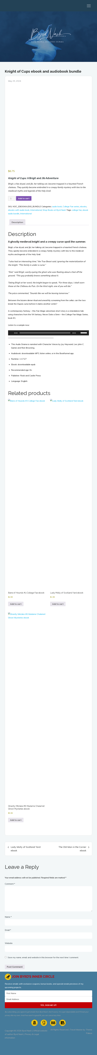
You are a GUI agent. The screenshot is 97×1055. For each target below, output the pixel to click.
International (36, 210)
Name (8, 917)
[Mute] (78, 333)
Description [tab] (17, 222)
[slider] (84, 332)
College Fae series (71, 206)
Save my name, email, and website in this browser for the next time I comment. (43, 957)
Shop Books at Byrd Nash (54, 210)
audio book (57, 206)
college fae (77, 210)
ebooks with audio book (18, 210)
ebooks (83, 206)
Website (9, 943)
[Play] (11, 333)
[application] (48, 332)
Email (8, 930)
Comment (10, 884)
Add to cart (23, 198)
